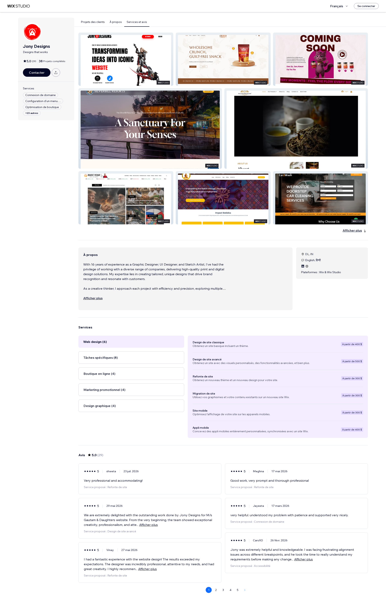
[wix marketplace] (18, 6)
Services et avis (137, 22)
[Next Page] (245, 590)
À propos (116, 22)
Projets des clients (93, 22)
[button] (125, 59)
